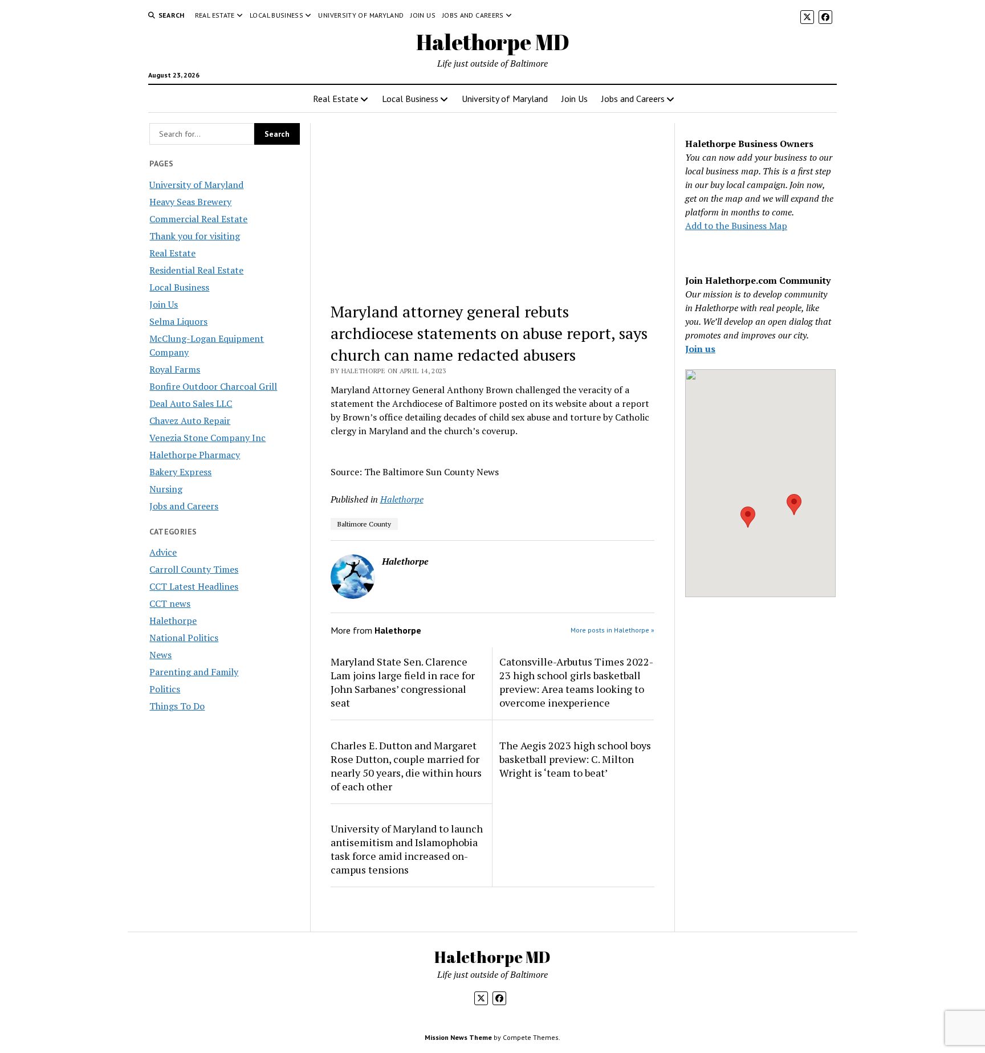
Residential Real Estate (196, 270)
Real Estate (215, 15)
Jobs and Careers (473, 15)
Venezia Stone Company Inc (207, 437)
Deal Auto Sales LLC (190, 403)
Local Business (276, 15)
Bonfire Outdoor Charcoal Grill (213, 386)
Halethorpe (173, 620)
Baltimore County (364, 524)
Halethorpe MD (492, 41)
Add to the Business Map (736, 225)
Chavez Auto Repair (189, 420)
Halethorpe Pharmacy (194, 454)
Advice (163, 552)
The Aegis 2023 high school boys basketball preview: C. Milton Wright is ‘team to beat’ (575, 758)
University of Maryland (361, 15)
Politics (164, 689)
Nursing (165, 489)
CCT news (169, 603)
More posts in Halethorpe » (612, 630)
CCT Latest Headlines (193, 586)
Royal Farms (174, 369)
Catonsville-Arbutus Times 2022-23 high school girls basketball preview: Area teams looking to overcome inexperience (576, 682)
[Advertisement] (493, 207)
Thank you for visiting (194, 236)
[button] (747, 517)
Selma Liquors (178, 321)
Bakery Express (180, 472)
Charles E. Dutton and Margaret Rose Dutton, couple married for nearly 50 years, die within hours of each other (406, 765)
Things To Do (177, 706)
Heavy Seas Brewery (190, 201)
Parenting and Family (193, 672)
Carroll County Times (193, 569)
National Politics (183, 637)
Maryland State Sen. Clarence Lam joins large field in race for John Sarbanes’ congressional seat (403, 682)
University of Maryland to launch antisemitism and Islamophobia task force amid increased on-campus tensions (407, 849)
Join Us (422, 15)
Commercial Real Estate (198, 219)
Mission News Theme (458, 1037)
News (160, 654)
